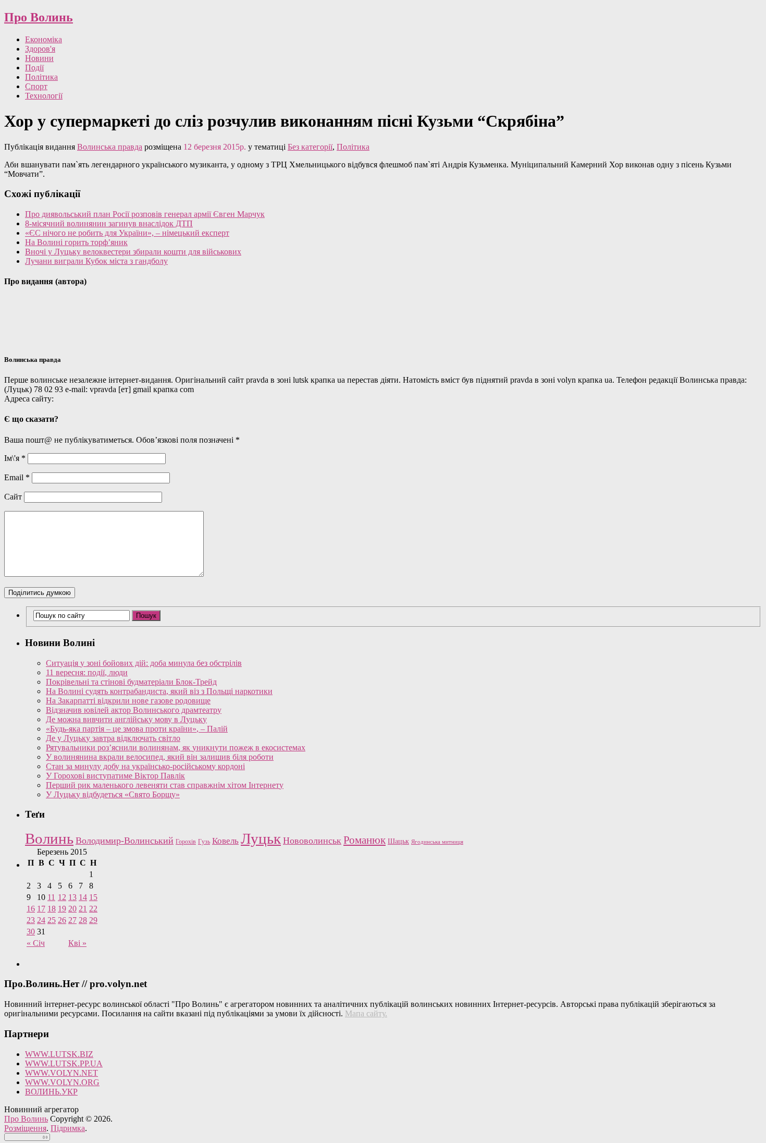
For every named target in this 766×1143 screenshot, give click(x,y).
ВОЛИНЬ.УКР (51, 1091)
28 (83, 920)
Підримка (68, 1128)
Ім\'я (15, 458)
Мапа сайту (365, 1013)
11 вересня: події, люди (87, 672)
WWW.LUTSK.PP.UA (64, 1063)
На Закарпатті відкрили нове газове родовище (128, 700)
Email (17, 477)
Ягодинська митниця (437, 842)
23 (31, 920)
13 (72, 897)
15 (93, 897)
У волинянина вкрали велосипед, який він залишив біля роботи (160, 756)
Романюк (364, 840)
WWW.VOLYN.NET (61, 1072)
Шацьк (398, 841)
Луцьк (261, 838)
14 (83, 897)
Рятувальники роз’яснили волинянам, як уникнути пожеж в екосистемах (175, 747)
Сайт (13, 496)
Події (34, 67)
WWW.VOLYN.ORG (62, 1082)
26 (62, 920)
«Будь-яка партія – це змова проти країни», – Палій (137, 728)
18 (51, 908)
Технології (44, 95)
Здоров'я (40, 48)
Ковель (225, 841)
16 (31, 908)
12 (62, 897)
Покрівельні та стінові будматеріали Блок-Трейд (131, 681)
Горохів (186, 841)
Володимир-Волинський (125, 840)
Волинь (49, 838)
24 (41, 920)
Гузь (204, 841)
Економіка (43, 39)
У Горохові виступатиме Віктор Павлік (115, 775)
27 (72, 920)
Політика (41, 76)
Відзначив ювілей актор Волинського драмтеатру (133, 710)
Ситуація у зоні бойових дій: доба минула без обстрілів (144, 663)
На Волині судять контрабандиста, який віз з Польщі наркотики (159, 691)
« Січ (36, 943)
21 (83, 908)
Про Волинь (38, 17)
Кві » (77, 943)
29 (93, 920)
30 (31, 931)
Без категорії (310, 146)
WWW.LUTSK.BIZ (59, 1054)
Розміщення (25, 1128)
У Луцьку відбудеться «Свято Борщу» (113, 794)
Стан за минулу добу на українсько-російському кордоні (145, 766)
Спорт (36, 86)
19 (62, 908)
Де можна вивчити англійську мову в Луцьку (126, 719)
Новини (39, 58)
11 (51, 897)
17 (41, 908)
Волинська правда (109, 146)
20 (72, 908)
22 (93, 908)
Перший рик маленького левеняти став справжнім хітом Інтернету (164, 785)
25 (51, 920)
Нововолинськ (312, 840)
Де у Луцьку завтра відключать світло (113, 738)
